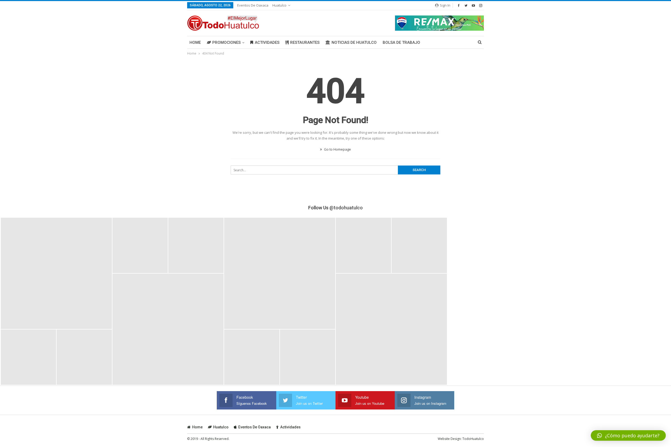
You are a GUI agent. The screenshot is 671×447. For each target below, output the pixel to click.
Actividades (267, 42)
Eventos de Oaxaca (252, 5)
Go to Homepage (337, 149)
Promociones (226, 42)
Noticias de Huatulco (354, 42)
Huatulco (279, 5)
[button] (628, 435)
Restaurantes (305, 42)
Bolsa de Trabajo (401, 42)
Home (195, 42)
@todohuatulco (346, 207)
